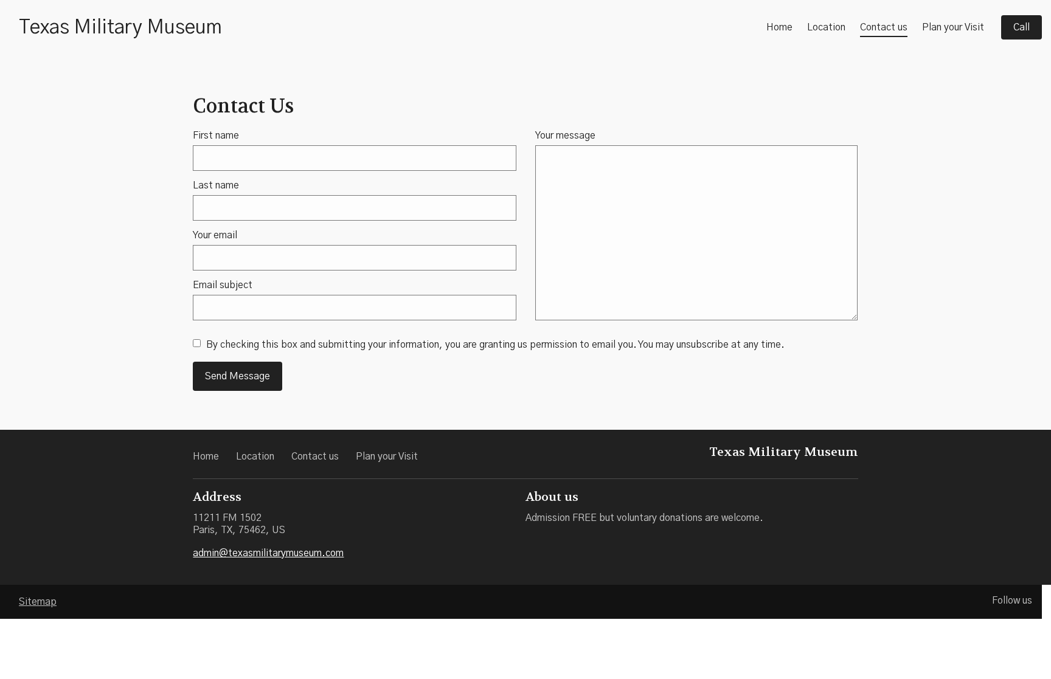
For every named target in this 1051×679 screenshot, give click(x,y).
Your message (565, 135)
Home (779, 27)
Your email (215, 235)
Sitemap (38, 602)
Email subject (222, 285)
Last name (216, 185)
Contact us (883, 27)
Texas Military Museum (120, 27)
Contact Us (243, 106)
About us (552, 497)
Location (826, 27)
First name (216, 135)
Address (217, 497)
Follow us (1012, 600)
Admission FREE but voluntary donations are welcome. (644, 518)
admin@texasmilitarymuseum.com (268, 553)
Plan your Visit (953, 27)
